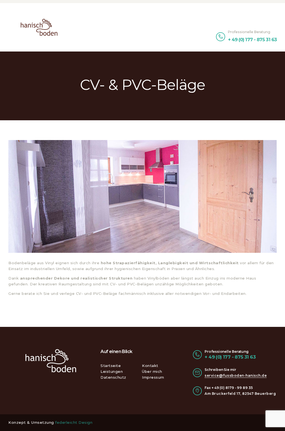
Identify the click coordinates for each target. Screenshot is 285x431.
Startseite (110, 365)
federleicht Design (73, 422)
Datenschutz (113, 377)
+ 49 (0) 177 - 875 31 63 (230, 357)
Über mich (152, 371)
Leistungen (111, 371)
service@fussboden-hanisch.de (236, 375)
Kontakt (150, 365)
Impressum (153, 377)
